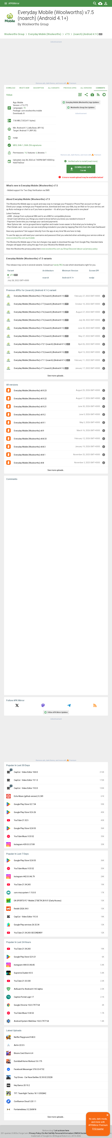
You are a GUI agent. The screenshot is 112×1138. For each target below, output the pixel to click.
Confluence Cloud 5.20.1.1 (25, 1101)
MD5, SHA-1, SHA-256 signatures (27, 145)
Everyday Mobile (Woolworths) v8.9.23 (30, 390)
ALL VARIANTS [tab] (53, 88)
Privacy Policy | (35, 1133)
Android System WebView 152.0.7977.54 (31, 1021)
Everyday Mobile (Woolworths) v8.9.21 (30, 407)
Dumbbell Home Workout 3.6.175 (28, 1061)
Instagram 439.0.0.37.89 (24, 844)
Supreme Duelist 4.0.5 (23, 973)
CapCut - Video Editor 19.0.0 (26, 788)
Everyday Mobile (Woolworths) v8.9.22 (30, 398)
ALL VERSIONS (86, 88)
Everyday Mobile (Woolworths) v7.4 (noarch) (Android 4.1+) (39, 328)
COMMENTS (100, 88)
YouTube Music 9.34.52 (24, 1013)
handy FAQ (58, 265)
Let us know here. (62, 1130)
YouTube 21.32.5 (21, 820)
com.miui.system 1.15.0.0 (25, 892)
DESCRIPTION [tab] (38, 88)
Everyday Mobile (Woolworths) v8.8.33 (30, 439)
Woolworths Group (35, 24)
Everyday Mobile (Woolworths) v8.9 (29, 431)
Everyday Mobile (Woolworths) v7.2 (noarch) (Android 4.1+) (39, 352)
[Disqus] (56, 588)
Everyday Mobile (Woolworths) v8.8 (29, 463)
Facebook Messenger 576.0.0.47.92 (29, 1069)
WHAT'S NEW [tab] (24, 88)
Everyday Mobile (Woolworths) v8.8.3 (29, 447)
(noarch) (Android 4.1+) (86, 34)
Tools (9, 95)
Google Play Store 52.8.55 (25, 828)
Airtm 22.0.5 (19, 1045)
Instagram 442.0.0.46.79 (24, 876)
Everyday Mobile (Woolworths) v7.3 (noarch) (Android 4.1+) (39, 336)
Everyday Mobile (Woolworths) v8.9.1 (29, 423)
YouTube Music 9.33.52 (24, 836)
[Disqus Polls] (56, 517)
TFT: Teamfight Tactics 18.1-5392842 (30, 1093)
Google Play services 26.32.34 (26, 925)
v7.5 (67, 34)
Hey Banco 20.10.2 (22, 1085)
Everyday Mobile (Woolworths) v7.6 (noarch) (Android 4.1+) (39, 312)
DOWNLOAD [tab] (10, 88)
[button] (80, 95)
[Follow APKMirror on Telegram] (69, 706)
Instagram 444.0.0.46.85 (24, 965)
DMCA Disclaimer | (82, 1133)
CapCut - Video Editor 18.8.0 (26, 772)
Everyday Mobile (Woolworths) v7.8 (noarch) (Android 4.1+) (39, 296)
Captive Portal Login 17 (24, 997)
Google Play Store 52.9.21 (25, 957)
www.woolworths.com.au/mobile (20, 238)
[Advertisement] (56, 62)
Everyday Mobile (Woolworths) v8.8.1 (29, 455)
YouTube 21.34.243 (22, 884)
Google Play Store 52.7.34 (25, 804)
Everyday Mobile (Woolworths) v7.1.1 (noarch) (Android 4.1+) (40, 360)
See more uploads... (56, 376)
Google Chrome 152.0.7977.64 (27, 1005)
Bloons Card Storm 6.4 (23, 1053)
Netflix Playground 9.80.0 (24, 1037)
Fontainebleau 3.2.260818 (25, 1109)
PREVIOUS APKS (70, 88)
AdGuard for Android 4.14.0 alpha (28, 989)
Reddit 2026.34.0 (21, 909)
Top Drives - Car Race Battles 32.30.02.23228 (33, 1077)
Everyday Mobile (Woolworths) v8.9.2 (29, 415)
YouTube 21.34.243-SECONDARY (28, 933)
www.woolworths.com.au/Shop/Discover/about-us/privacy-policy (69, 249)
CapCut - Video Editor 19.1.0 (26, 780)
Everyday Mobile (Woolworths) (44, 34)
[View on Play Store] (92, 95)
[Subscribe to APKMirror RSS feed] (95, 706)
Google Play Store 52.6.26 (25, 812)
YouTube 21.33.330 (22, 981)
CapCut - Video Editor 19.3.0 (26, 917)
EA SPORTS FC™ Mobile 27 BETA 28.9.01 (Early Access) (37, 901)
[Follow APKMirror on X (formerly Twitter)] (17, 706)
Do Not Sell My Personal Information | (58, 1133)
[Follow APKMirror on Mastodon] (43, 706)
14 (25, 153)
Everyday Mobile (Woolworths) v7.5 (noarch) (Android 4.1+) (39, 320)
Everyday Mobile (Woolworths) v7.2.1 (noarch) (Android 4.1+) (40, 344)
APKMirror (13, 3)
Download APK (83, 169)
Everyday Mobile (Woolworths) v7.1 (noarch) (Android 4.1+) (39, 368)
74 (24, 108)
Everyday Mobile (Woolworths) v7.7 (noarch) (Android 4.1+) (39, 304)
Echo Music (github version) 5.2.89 (28, 796)
